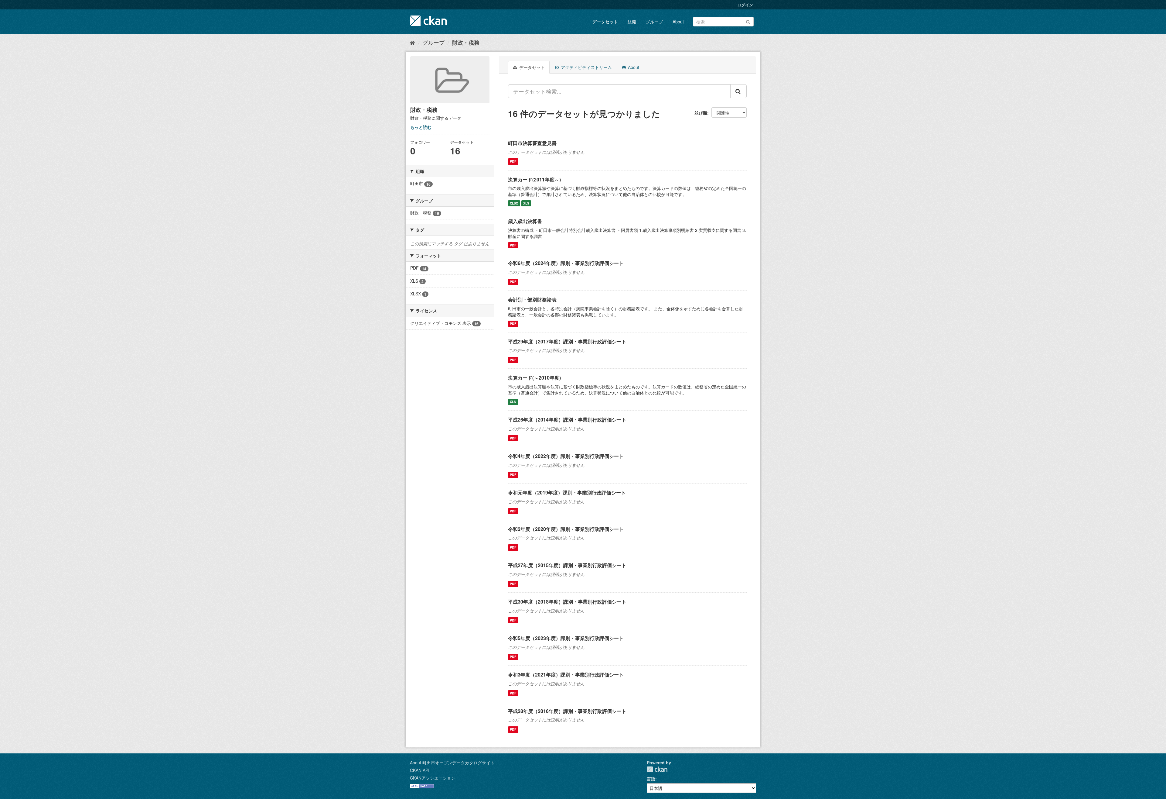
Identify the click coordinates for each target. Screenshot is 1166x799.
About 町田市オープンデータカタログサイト (452, 762)
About (678, 22)
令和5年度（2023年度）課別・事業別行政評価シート (566, 638)
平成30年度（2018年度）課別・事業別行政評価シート (567, 601)
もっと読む (420, 127)
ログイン (745, 5)
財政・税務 (465, 42)
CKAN (657, 769)
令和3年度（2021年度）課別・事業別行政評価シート (566, 674)
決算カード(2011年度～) (534, 179)
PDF (513, 161)
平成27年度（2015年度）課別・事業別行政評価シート (567, 565)
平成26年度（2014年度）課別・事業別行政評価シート (567, 419)
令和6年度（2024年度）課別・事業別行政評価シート (566, 263)
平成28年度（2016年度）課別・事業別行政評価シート (567, 711)
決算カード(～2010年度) (534, 377)
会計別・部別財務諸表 (532, 299)
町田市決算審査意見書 (532, 142)
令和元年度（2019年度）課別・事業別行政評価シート (567, 492)
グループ (654, 22)
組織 (632, 22)
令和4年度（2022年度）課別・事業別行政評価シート (566, 456)
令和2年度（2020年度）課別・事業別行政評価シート (566, 528)
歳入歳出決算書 (525, 221)
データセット (605, 22)
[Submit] (748, 21)
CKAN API (419, 770)
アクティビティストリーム (586, 67)
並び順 (700, 113)
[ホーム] (412, 42)
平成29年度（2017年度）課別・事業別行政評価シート (567, 341)
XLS (526, 203)
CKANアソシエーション (432, 778)
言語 (651, 779)
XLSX (514, 203)
